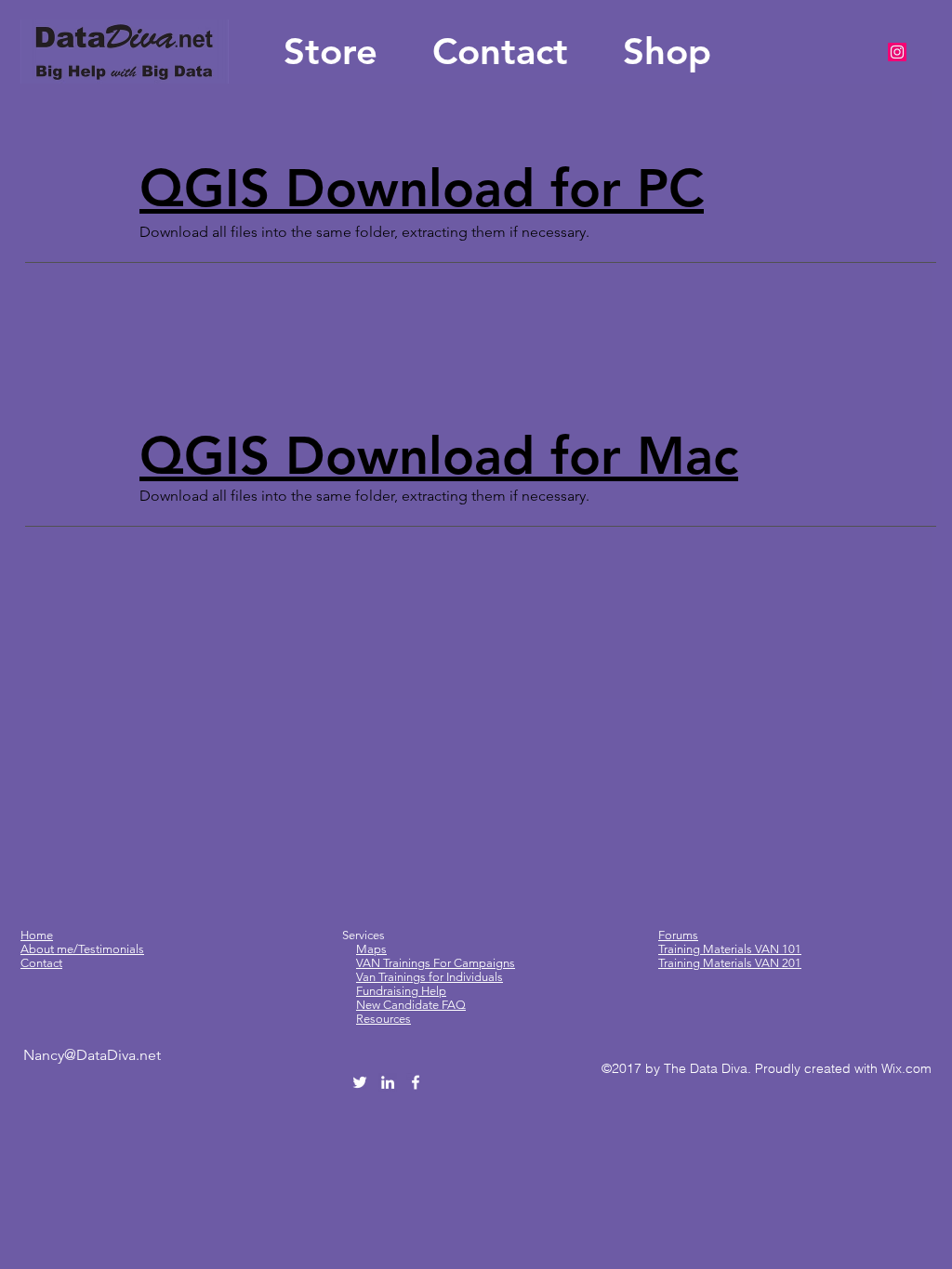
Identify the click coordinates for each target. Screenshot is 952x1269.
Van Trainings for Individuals (429, 977)
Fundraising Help (401, 991)
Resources (383, 1019)
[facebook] (415, 1082)
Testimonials (111, 949)
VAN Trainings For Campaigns (435, 963)
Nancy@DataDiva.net (92, 1055)
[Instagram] (897, 52)
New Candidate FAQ (411, 1005)
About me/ (49, 949)
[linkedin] (387, 1082)
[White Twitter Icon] (359, 1082)
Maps (371, 949)
